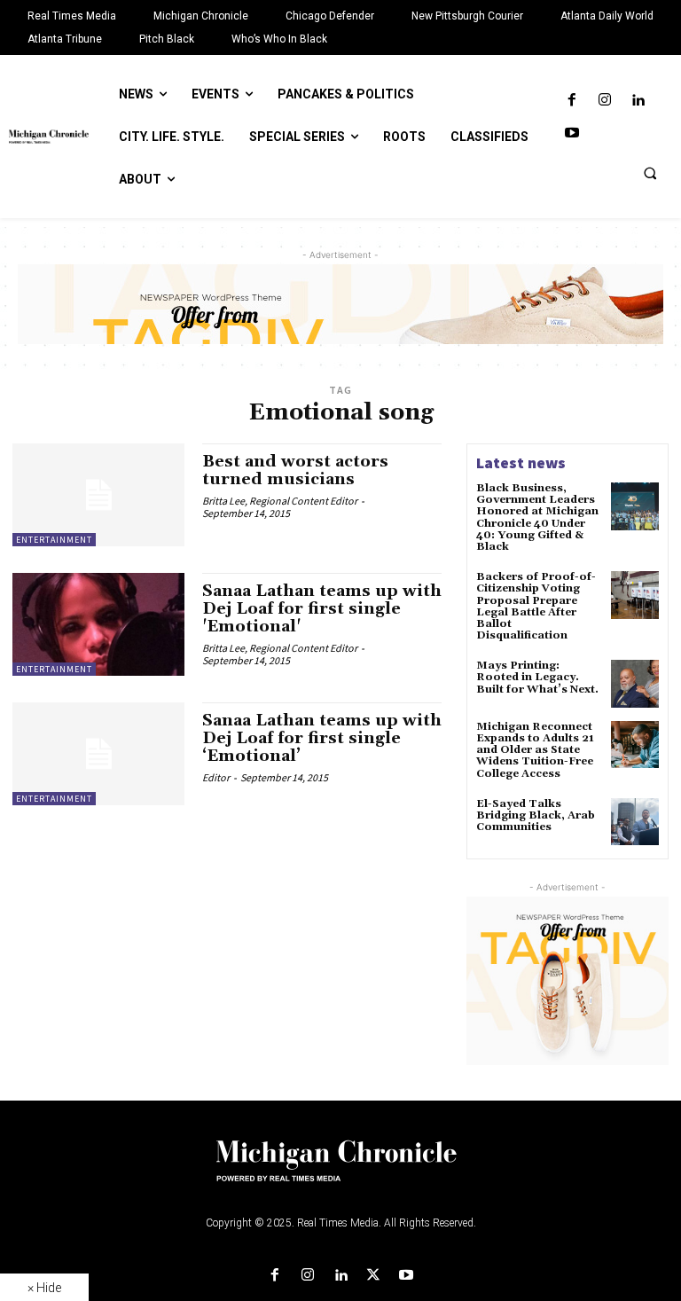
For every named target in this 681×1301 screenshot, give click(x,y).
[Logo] (340, 1171)
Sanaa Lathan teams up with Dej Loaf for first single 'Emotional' (322, 609)
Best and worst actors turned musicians (295, 470)
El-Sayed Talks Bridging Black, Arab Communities (535, 815)
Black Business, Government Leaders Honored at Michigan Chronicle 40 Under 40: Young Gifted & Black (537, 517)
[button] (650, 173)
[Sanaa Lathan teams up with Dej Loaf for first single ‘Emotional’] (98, 753)
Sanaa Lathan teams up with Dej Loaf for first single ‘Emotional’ (322, 738)
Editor (216, 777)
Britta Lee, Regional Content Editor (279, 500)
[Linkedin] (638, 101)
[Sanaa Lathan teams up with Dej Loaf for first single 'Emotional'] (98, 624)
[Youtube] (571, 133)
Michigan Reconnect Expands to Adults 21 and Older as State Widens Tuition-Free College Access (535, 750)
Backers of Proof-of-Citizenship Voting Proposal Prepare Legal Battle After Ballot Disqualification (536, 606)
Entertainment (54, 539)
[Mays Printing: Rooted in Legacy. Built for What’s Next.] (635, 684)
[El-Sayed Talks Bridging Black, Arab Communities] (635, 822)
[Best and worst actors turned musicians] (98, 494)
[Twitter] (374, 1276)
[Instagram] (604, 101)
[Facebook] (571, 101)
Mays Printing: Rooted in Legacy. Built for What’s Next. (537, 677)
